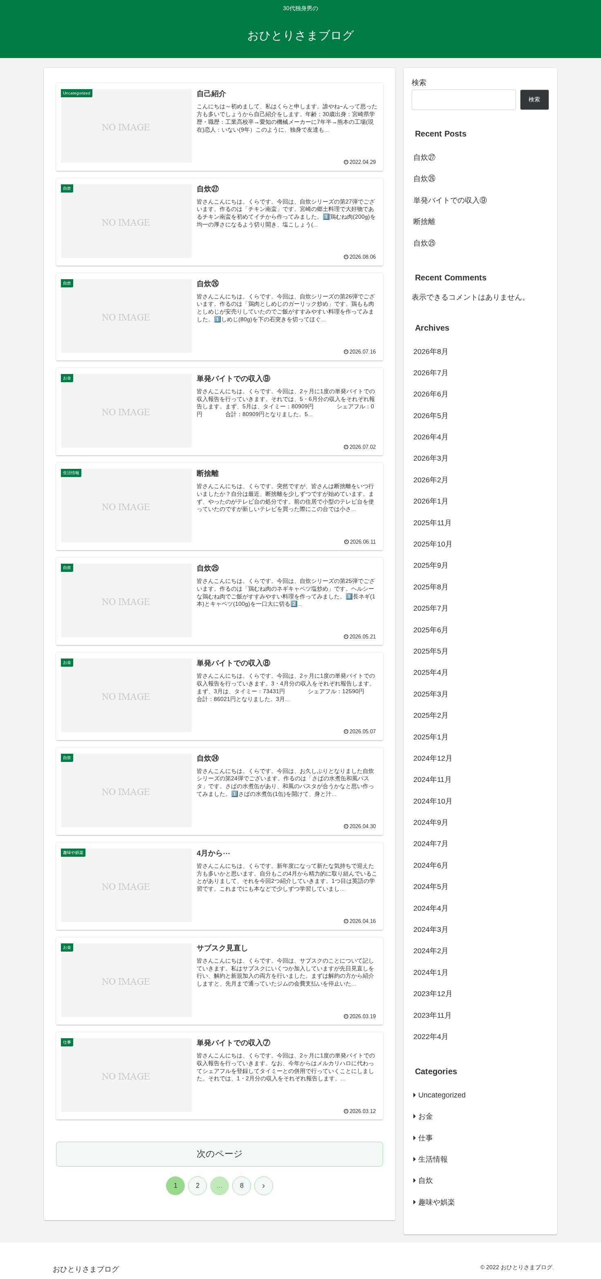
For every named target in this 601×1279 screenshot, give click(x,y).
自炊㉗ (424, 157)
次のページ (220, 1154)
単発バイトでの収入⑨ (450, 200)
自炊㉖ (424, 179)
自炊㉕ (424, 243)
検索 (419, 82)
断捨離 (424, 221)
